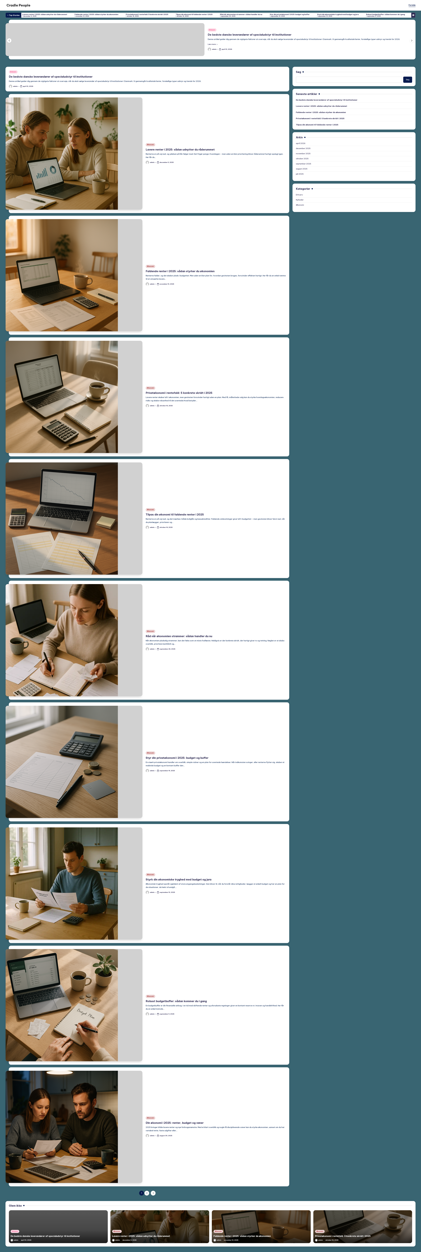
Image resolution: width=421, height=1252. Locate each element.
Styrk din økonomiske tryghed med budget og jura (181, 14)
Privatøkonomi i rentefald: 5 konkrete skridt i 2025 (179, 472)
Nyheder (300, 279)
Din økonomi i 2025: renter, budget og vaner (274, 14)
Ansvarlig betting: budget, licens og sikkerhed (320, 14)
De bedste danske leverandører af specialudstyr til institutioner (51, 156)
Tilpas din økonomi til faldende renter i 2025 (38, 14)
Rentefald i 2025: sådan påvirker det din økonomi (367, 14)
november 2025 (303, 233)
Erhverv (13, 151)
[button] (212, 83)
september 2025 (303, 243)
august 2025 (301, 248)
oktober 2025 (302, 238)
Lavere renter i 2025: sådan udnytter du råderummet (180, 228)
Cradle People (18, 5)
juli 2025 (300, 253)
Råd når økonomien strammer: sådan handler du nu (85, 14)
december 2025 (303, 228)
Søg (298, 151)
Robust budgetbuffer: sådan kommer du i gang (229, 14)
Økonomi (212, 69)
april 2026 (300, 222)
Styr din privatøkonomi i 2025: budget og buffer (133, 14)
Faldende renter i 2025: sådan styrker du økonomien (242, 74)
